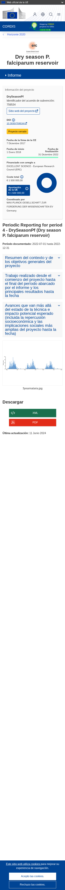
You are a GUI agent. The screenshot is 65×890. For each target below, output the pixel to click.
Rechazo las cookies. (32, 884)
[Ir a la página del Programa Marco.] (32, 47)
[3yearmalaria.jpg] (32, 363)
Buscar (50, 14)
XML (35, 413)
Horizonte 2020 (16, 34)
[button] (42, 14)
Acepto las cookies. (32, 876)
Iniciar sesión (34, 14)
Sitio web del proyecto (21, 111)
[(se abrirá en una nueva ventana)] (14, 13)
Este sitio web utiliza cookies (23, 864)
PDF (35, 422)
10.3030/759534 (15, 123)
